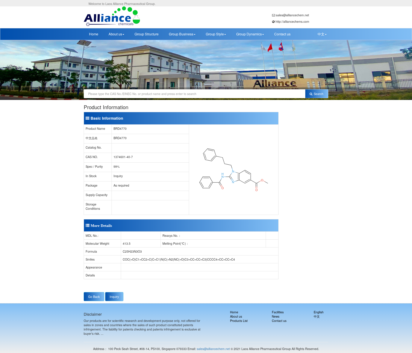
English (319, 312)
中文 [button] (321, 34)
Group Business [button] (181, 34)
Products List (239, 320)
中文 (317, 316)
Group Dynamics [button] (249, 34)
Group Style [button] (215, 34)
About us (236, 316)
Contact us (282, 34)
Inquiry (114, 296)
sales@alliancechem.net (213, 349)
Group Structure (147, 34)
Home (93, 34)
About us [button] (115, 34)
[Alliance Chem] (112, 16)
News (275, 316)
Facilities (278, 312)
